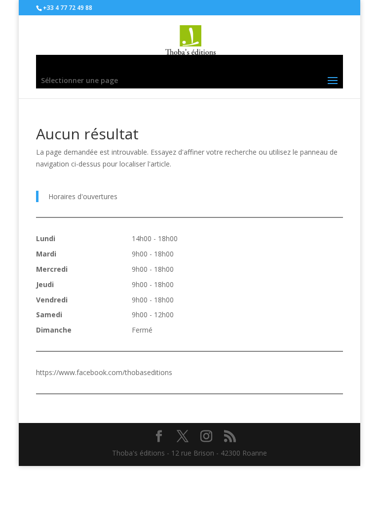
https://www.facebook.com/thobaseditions (104, 372)
